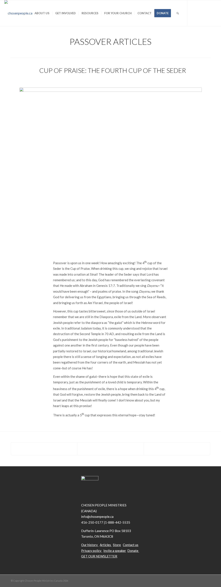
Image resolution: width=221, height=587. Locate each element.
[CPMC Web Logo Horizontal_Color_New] (18, 13)
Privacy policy (91, 551)
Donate (133, 551)
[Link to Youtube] (207, 13)
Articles (105, 545)
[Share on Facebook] (44, 449)
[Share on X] (110, 449)
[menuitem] (42, 13)
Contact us (130, 545)
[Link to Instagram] (213, 13)
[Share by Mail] (177, 449)
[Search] (178, 13)
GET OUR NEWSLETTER (99, 556)
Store (117, 545)
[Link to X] (194, 13)
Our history (89, 545)
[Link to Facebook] (200, 13)
